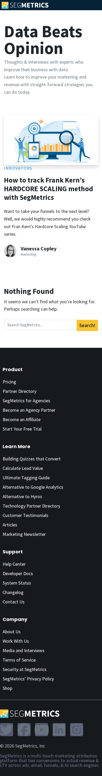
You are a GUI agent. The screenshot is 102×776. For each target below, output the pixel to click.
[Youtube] (41, 729)
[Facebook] (24, 729)
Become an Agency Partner (29, 410)
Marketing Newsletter (24, 534)
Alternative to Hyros (22, 496)
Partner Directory (19, 391)
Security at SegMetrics (25, 669)
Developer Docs (18, 573)
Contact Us (14, 602)
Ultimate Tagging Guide (26, 478)
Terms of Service (19, 660)
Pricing (9, 382)
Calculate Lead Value (23, 468)
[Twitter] (6, 729)
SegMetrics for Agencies (26, 401)
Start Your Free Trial (22, 429)
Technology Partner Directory (31, 506)
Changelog (13, 592)
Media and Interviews (23, 650)
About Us (12, 632)
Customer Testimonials (25, 515)
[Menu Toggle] (98, 4)
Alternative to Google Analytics (33, 487)
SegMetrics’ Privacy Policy (28, 679)
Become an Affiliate (22, 419)
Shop (7, 688)
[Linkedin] (59, 729)
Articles (10, 525)
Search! (87, 325)
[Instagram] (76, 729)
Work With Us (16, 641)
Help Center (14, 564)
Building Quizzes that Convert (32, 459)
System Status (17, 583)
